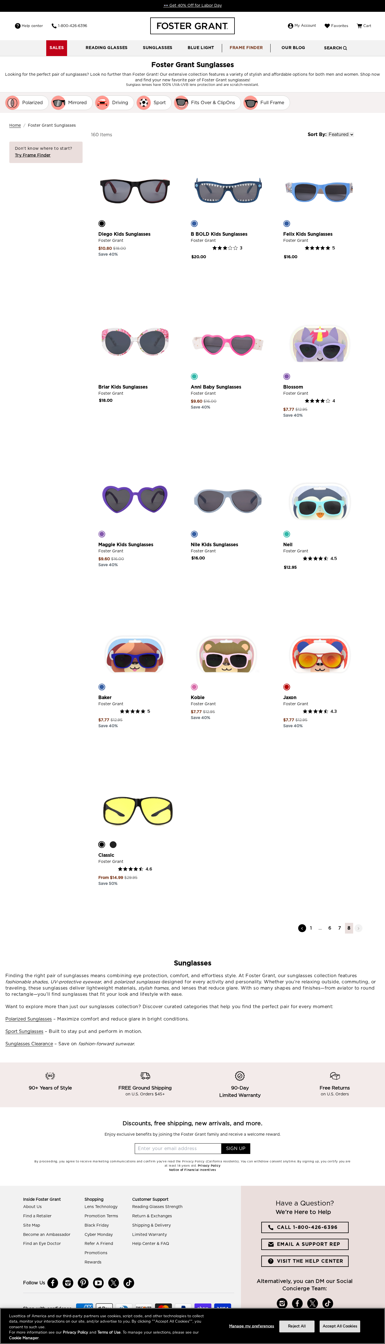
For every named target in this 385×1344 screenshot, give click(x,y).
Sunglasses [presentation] (157, 48)
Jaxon (290, 697)
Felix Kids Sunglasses (308, 234)
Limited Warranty (149, 1235)
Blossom (293, 387)
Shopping (94, 1200)
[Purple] (286, 376)
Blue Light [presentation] (201, 48)
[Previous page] (302, 928)
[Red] (286, 687)
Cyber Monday (99, 1235)
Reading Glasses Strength (157, 1207)
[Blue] (194, 223)
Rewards (93, 1262)
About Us (32, 1207)
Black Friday (97, 1225)
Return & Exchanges (152, 1216)
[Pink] (194, 687)
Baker (105, 697)
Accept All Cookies (340, 1326)
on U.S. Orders (335, 1094)
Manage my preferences (251, 1326)
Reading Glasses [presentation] (107, 48)
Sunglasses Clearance (29, 1044)
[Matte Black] (113, 844)
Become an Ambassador (46, 1235)
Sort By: (317, 134)
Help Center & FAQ (150, 1244)
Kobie (198, 697)
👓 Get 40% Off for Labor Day (192, 6)
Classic (106, 855)
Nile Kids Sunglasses (214, 544)
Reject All (296, 1326)
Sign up (235, 1148)
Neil (288, 544)
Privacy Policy (75, 1333)
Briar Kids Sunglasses (123, 387)
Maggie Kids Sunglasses (125, 544)
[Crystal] (102, 376)
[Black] (102, 223)
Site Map (31, 1225)
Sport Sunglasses (24, 1031)
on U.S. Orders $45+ (145, 1094)
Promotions (96, 1253)
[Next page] (358, 928)
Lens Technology (101, 1207)
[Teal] (194, 376)
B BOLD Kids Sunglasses (219, 234)
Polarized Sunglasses (28, 1019)
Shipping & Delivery (151, 1225)
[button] (107, 48)
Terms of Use (109, 1333)
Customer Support (150, 1200)
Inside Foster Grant (42, 1200)
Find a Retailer (37, 1216)
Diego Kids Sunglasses (124, 234)
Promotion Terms (101, 1216)
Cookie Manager (24, 1338)
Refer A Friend (99, 1244)
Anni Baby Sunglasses (216, 387)
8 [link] (349, 928)
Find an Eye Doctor (42, 1244)
